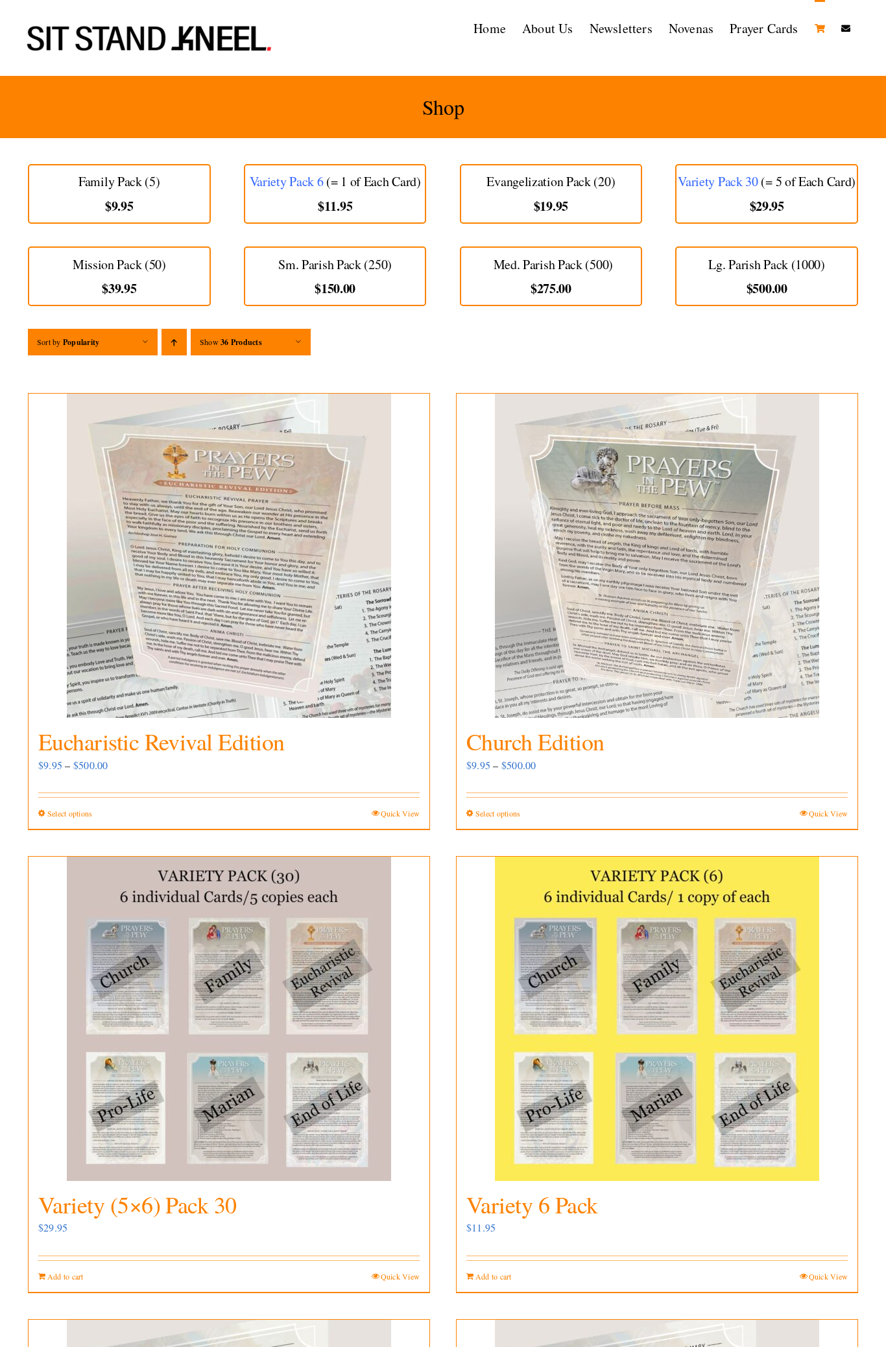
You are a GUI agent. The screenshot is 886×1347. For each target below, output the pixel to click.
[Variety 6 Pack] (657, 1019)
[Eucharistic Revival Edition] (229, 556)
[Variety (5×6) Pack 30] (229, 1019)
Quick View (400, 813)
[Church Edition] (657, 556)
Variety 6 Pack (531, 1204)
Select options (69, 813)
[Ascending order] (174, 342)
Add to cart (65, 1276)
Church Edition (535, 741)
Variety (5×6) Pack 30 (137, 1204)
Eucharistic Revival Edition (161, 741)
